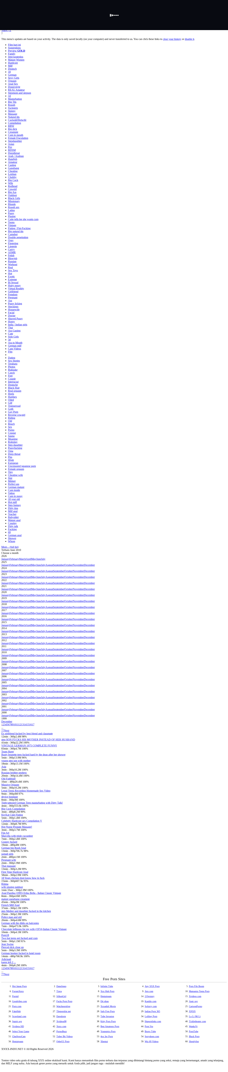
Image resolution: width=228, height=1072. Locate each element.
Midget (12, 481)
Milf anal (13, 511)
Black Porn (194, 1036)
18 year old (14, 499)
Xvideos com (195, 996)
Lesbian (12, 174)
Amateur (12, 162)
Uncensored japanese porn (22, 466)
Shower (12, 538)
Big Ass (12, 192)
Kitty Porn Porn (108, 1021)
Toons (11, 222)
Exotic (11, 276)
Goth (10, 408)
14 (25, 724)
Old (10, 420)
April (28, 559)
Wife (10, 183)
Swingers (13, 107)
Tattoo (11, 493)
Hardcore (13, 62)
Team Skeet (7, 751)
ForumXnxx (18, 991)
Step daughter (15, 445)
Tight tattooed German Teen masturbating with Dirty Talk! (32, 802)
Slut (10, 478)
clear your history (172, 39)
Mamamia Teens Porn (199, 991)
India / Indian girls (17, 324)
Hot (10, 273)
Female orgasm (16, 469)
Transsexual (14, 405)
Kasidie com (150, 1001)
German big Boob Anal (13, 847)
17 (33, 724)
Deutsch (12, 68)
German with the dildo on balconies (20, 923)
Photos (11, 366)
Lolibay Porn (151, 1016)
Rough (11, 104)
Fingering (13, 243)
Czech (11, 372)
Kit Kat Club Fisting (12, 814)
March (22, 559)
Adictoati (6, 959)
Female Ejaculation (18, 138)
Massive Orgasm (10, 784)
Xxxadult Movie (108, 1006)
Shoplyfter (194, 1041)
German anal (15, 535)
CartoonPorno (195, 1006)
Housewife (14, 309)
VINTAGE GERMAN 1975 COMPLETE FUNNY (29, 745)
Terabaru (12, 363)
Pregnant (12, 297)
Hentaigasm (105, 996)
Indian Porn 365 (152, 1011)
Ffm (10, 351)
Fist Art (5, 832)
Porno (11, 429)
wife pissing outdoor (12, 887)
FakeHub (16, 1011)
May (33, 559)
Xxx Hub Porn (107, 991)
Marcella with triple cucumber (17, 835)
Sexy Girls (13, 77)
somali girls (7, 853)
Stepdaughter (15, 141)
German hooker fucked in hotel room (20, 953)
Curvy (11, 249)
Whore (11, 541)
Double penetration (18, 237)
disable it (189, 39)
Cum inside (14, 490)
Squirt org (17, 1021)
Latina (11, 210)
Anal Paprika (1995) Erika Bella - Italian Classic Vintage (31, 893)
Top (3, 30)
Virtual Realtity (16, 288)
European (13, 463)
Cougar (12, 433)
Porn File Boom (196, 986)
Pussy (11, 213)
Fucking (12, 529)
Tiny (10, 472)
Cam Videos (14, 348)
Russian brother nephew (14, 772)
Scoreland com (19, 1016)
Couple (12, 378)
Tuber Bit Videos (64, 1036)
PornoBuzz (61, 1031)
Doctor (11, 315)
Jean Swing (7, 944)
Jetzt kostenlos (15, 56)
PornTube (193, 1031)
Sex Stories (14, 360)
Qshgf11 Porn (62, 1041)
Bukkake (13, 369)
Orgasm (12, 80)
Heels (11, 393)
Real (10, 267)
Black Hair (14, 387)
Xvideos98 (61, 1021)
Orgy (11, 240)
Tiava (59, 991)
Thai (10, 327)
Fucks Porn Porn (64, 1001)
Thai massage (8, 866)
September (58, 565)
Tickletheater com (197, 1021)
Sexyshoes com (152, 1036)
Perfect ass (13, 484)
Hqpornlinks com (153, 1021)
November (78, 565)
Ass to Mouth (15, 342)
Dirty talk (13, 526)
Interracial (13, 381)
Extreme (12, 279)
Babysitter (13, 517)
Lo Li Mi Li (195, 1016)
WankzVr (193, 1026)
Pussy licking (15, 303)
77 (2, 730)
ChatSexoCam (19, 1036)
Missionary (14, 201)
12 (19, 724)
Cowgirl (12, 189)
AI (9, 95)
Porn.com (16, 1006)
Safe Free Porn (107, 1011)
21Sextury (149, 996)
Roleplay (13, 442)
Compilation (14, 123)
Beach (11, 423)
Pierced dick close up (12, 947)
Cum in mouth (15, 135)
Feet (10, 375)
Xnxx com (61, 1026)
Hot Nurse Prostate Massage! (16, 826)
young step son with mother (16, 760)
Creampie (13, 132)
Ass (10, 300)
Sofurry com (151, 1006)
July (43, 559)
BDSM (12, 150)
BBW (11, 126)
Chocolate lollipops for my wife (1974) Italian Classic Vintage (34, 929)
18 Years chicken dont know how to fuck (23, 878)
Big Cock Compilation (13, 808)
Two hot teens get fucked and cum (19, 938)
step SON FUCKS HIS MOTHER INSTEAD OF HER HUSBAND (38, 739)
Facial (11, 312)
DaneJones (61, 986)
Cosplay (12, 523)
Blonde (12, 204)
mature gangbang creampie (15, 899)
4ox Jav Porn (106, 1036)
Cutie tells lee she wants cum (23, 219)
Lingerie (12, 246)
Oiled (11, 399)
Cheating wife (15, 475)
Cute (10, 333)
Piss (10, 457)
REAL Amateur (16, 89)
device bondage (9, 796)
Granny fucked (9, 841)
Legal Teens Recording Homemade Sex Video (25, 790)
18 (9, 71)
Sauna (11, 436)
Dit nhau (104, 1001)
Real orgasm (14, 390)
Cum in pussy (15, 496)
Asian (11, 144)
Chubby (12, 177)
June (38, 559)
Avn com (149, 991)
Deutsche (13, 384)
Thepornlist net (63, 1011)
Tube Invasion (107, 1016)
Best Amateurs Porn (109, 1026)
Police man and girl (11, 917)
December (89, 565)
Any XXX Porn (152, 986)
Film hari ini (14, 44)
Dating (11, 357)
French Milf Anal (10, 905)
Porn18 (5, 935)
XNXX (192, 1011)
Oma (10, 451)
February (14, 559)
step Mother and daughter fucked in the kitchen (26, 911)
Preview (16, 50)
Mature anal (14, 520)
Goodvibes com (19, 1001)
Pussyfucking (15, 448)
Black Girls (14, 198)
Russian (12, 261)
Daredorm (61, 1016)
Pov (10, 147)
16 (30, 724)
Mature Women (16, 59)
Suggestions (14, 47)
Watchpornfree (63, 1006)
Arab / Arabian (16, 156)
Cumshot (13, 234)
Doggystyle (14, 86)
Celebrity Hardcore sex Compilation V (21, 820)
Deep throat (14, 454)
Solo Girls (13, 336)
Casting (12, 165)
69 (9, 532)
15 (27, 724)
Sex (10, 426)
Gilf (10, 402)
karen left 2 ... (8, 962)
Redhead (12, 186)
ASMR (12, 252)
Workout (12, 264)
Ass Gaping (14, 330)
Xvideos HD (18, 1026)
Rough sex (13, 207)
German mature (16, 487)
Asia (3, 766)
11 (17, 724)
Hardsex (12, 396)
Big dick (12, 129)
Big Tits (12, 101)
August (49, 565)
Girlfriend (13, 291)
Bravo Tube (150, 1031)
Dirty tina (13, 508)
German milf (14, 345)
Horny (11, 321)
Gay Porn (13, 411)
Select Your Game (20, 1031)
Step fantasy (14, 505)
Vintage (12, 225)
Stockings (13, 306)
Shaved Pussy (15, 318)
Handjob (12, 159)
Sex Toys (13, 270)
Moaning (13, 439)
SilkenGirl (61, 996)
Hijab (11, 460)
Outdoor (12, 195)
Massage (12, 114)
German (12, 74)
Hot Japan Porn (19, 986)
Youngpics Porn (108, 1031)
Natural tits (14, 117)
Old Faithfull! (8, 778)
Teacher (12, 514)
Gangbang (13, 168)
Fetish (11, 255)
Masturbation (15, 98)
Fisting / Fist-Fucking (19, 228)
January (5, 559)
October (68, 565)
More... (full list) (10, 547)
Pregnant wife (8, 860)
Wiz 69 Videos (151, 1041)
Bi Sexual (13, 282)
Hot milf (12, 502)
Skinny (12, 111)
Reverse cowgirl (16, 414)
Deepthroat (14, 153)
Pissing (12, 216)
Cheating (13, 171)
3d (9, 339)
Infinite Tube (106, 986)
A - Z (8, 30)
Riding (11, 417)
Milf (10, 65)
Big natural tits (15, 231)
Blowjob (12, 258)
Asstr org (193, 1001)
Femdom (12, 294)
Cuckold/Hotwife (17, 120)
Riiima (4, 884)
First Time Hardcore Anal (14, 872)
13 (22, 724)
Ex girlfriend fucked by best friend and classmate (27, 733)
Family (11, 53)
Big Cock (13, 180)
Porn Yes (149, 1026)
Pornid (15, 996)
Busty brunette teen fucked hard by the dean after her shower (33, 754)
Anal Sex (13, 83)
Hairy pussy (14, 285)
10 (14, 724)
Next (6, 730)
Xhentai (104, 1041)
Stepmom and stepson (19, 92)
